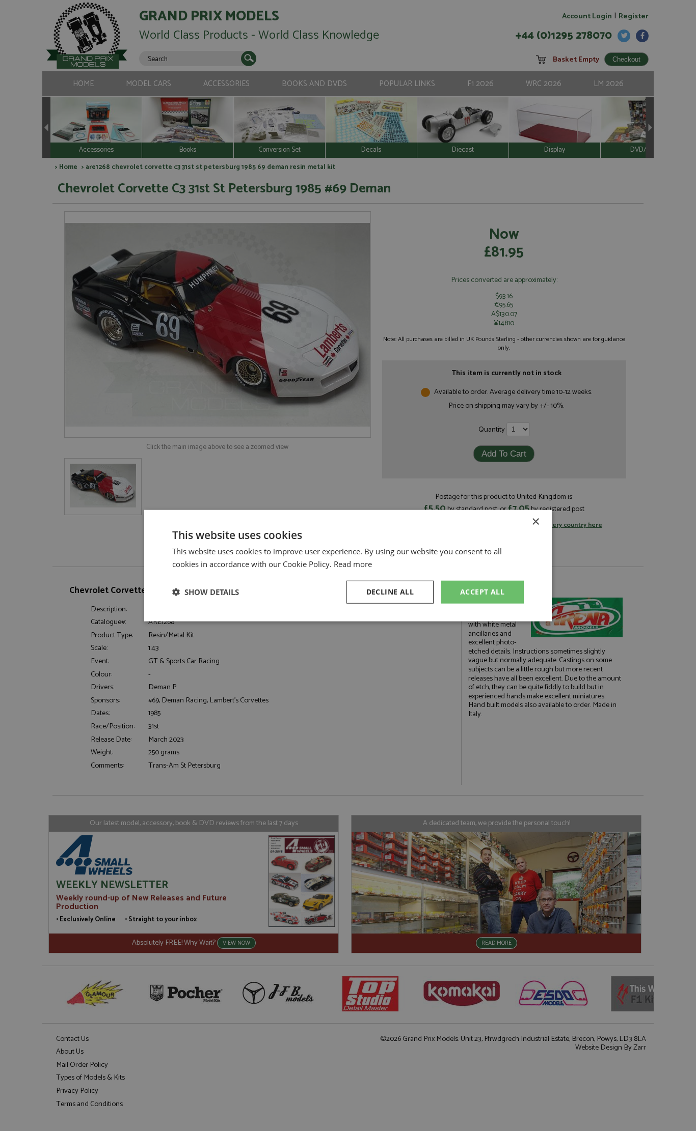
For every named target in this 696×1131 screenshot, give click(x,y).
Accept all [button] (482, 592)
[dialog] (348, 565)
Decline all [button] (390, 592)
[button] (205, 592)
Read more (353, 564)
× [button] (535, 522)
